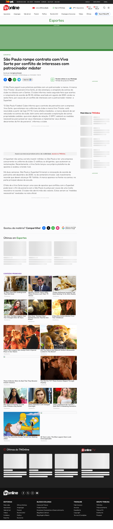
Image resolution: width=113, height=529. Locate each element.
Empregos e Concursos (68, 14)
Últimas (89, 14)
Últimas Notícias (22, 505)
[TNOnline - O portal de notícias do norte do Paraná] (11, 8)
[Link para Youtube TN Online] (37, 493)
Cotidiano (7, 515)
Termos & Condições (80, 515)
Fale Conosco (78, 505)
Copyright (77, 513)
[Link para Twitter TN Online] (28, 493)
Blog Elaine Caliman (43, 513)
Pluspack (99, 515)
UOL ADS (57, 2)
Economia (20, 518)
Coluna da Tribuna (42, 505)
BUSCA (88, 2)
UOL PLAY (50, 2)
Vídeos (81, 14)
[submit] (104, 8)
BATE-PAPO (96, 2)
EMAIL (105, 2)
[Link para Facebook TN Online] (23, 493)
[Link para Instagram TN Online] (32, 493)
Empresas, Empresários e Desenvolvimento (50, 510)
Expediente (77, 510)
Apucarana (7, 14)
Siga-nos (26, 79)
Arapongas (17, 14)
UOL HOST (30, 2)
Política (44, 14)
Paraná (36, 14)
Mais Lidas (7, 505)
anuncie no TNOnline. (59, 154)
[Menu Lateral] (108, 8)
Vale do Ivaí (27, 14)
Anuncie (76, 507)
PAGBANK (37, 2)
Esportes (56, 20)
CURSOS (43, 2)
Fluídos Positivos (42, 507)
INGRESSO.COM (21, 2)
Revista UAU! (54, 14)
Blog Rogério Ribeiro (43, 515)
